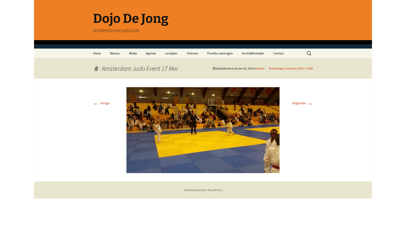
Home (97, 53)
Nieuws (115, 53)
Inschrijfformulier (253, 53)
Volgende (302, 103)
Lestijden (171, 53)
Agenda (151, 53)
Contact (278, 53)
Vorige (101, 103)
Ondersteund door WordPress (203, 190)
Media (133, 53)
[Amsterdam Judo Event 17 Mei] (203, 130)
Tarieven (192, 53)
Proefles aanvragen (220, 53)
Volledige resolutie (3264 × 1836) (292, 68)
